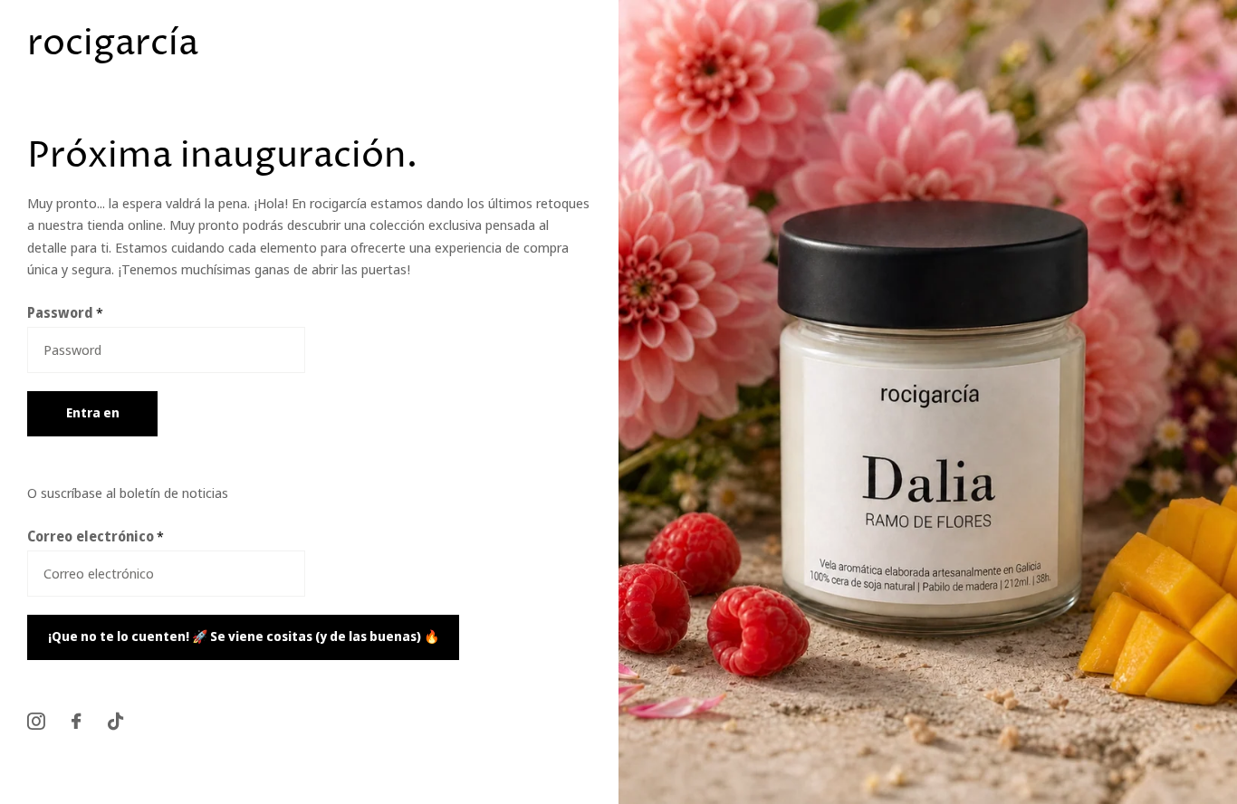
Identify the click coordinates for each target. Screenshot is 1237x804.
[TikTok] (115, 721)
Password (65, 312)
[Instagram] (35, 721)
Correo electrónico (95, 536)
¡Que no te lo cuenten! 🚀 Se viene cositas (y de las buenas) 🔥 (243, 636)
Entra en (93, 412)
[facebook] (76, 721)
